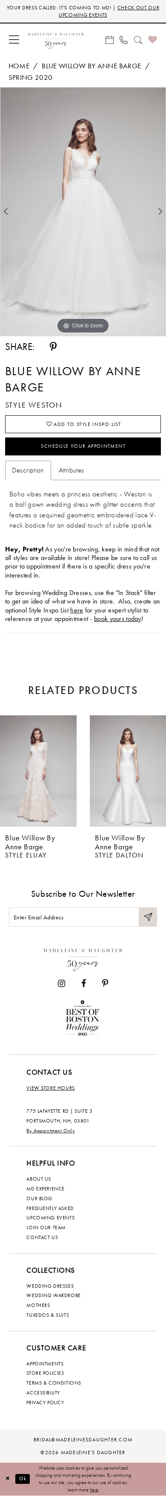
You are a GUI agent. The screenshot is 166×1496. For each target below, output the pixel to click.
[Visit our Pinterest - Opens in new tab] (105, 984)
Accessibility (43, 1392)
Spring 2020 (31, 77)
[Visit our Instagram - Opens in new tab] (61, 984)
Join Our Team (46, 1227)
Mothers (38, 1305)
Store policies (45, 1373)
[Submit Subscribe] (148, 917)
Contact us (42, 1237)
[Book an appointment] (109, 39)
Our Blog (39, 1198)
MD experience (45, 1188)
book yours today (117, 619)
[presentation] (38, 771)
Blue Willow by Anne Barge (91, 65)
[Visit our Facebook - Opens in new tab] (83, 984)
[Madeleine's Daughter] (83, 958)
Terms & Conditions (53, 1382)
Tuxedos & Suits (47, 1315)
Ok (23, 1479)
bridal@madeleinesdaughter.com (83, 1439)
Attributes (71, 470)
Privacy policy (45, 1402)
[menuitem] (14, 40)
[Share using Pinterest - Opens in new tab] (53, 347)
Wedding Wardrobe (53, 1295)
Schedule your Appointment (83, 446)
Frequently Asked (50, 1208)
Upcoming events (50, 1217)
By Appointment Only (50, 1130)
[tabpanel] (83, 211)
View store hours (50, 1088)
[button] (14, 40)
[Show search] (138, 39)
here (76, 610)
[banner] (55, 40)
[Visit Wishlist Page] (152, 40)
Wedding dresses (50, 1286)
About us (38, 1178)
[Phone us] (124, 39)
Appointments (44, 1363)
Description (28, 470)
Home (19, 65)
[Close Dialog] (8, 1479)
